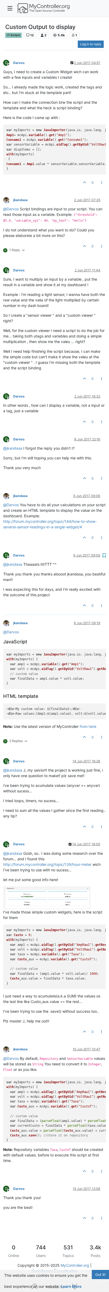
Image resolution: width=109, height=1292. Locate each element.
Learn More (71, 1286)
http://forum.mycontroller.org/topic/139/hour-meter (47, 864)
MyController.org (75, 1265)
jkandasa (20, 200)
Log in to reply (90, 44)
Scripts (15, 35)
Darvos (19, 63)
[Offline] (8, 199)
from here (88, 726)
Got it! (100, 1274)
